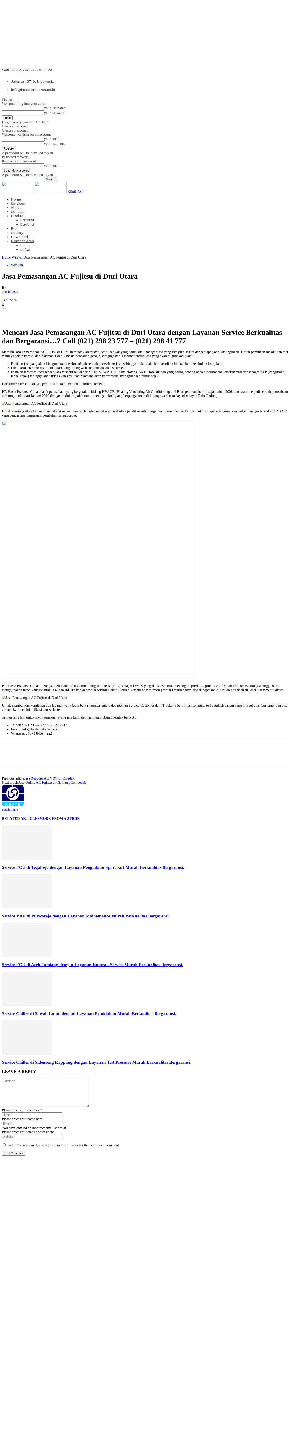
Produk (17, 216)
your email (51, 139)
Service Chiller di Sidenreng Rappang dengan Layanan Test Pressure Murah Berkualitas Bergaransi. (96, 1062)
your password (54, 113)
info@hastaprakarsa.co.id (33, 89)
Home (16, 199)
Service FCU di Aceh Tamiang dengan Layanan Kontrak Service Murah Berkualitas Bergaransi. (92, 964)
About (16, 208)
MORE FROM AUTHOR (59, 818)
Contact (17, 212)
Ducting (27, 224)
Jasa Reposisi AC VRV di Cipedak (49, 778)
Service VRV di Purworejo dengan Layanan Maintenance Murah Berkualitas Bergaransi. (86, 916)
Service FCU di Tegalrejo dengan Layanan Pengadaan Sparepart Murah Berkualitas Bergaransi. (93, 867)
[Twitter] (25, 315)
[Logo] (18, 191)
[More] (75, 315)
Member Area (22, 241)
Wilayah (17, 257)
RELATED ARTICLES (20, 818)
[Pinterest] (42, 315)
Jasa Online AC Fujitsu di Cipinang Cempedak (52, 782)
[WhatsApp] (58, 315)
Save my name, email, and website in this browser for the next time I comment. (63, 1145)
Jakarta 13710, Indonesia (32, 81)
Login (25, 245)
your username (54, 108)
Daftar (25, 249)
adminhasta (10, 291)
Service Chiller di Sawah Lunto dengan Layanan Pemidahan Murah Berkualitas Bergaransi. (89, 1013)
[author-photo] (13, 805)
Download (19, 237)
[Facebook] (9, 315)
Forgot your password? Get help (25, 122)
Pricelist (27, 220)
